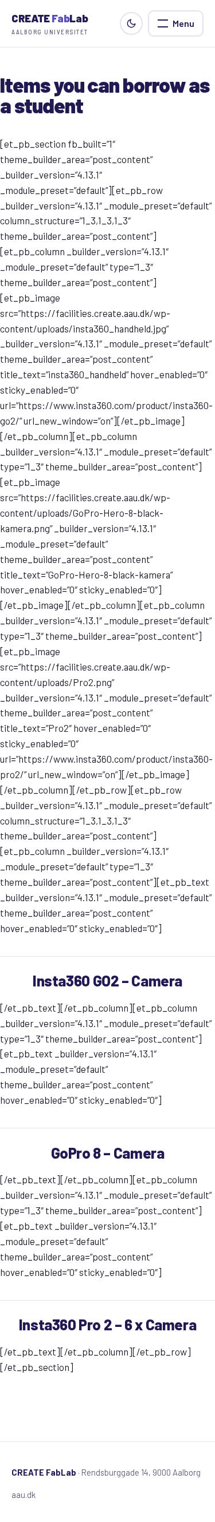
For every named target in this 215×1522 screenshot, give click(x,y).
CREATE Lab (49, 23)
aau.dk (23, 1494)
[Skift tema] (131, 23)
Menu (183, 23)
